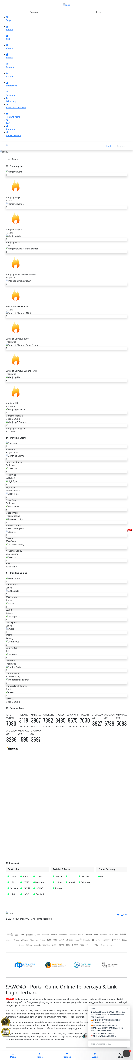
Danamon (40, 882)
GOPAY (85, 876)
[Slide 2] (62, 149)
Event (99, 12)
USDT (103, 876)
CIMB (26, 882)
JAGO (26, 894)
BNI (40, 876)
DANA (59, 876)
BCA (14, 876)
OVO (72, 876)
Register (121, 146)
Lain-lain (72, 882)
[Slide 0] (52, 149)
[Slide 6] (80, 149)
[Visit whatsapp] (122, 914)
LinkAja (58, 882)
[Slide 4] (71, 149)
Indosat (59, 888)
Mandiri (26, 876)
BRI (13, 882)
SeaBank (40, 894)
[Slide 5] (76, 149)
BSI (13, 894)
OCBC (40, 888)
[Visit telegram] (118, 914)
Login (109, 146)
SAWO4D (10, 999)
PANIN (27, 888)
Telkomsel (86, 882)
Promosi (34, 12)
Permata (13, 888)
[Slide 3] (66, 149)
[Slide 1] (57, 149)
